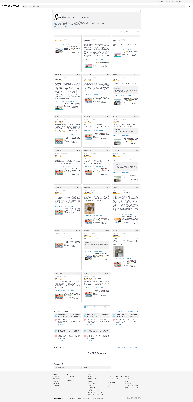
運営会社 (106, 398)
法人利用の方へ (55, 380)
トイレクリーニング (92, 387)
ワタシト (68, 378)
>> (109, 306)
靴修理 (126, 381)
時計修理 (127, 389)
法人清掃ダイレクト (71, 380)
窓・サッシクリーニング (93, 389)
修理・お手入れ (128, 376)
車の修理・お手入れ (112, 382)
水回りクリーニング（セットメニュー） (96, 392)
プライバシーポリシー (87, 398)
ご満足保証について (169, 1)
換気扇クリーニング (92, 381)
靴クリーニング (128, 383)
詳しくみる (61, 324)
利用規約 (80, 398)
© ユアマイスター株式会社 (70, 398)
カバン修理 (127, 378)
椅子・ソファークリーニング (113, 378)
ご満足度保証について (57, 378)
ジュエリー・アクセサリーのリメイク (133, 387)
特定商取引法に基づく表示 (98, 398)
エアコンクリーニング (92, 378)
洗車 (108, 386)
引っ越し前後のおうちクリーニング (95, 394)
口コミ (55, 23)
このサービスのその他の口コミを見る (64, 44)
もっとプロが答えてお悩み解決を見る (127, 311)
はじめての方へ (160, 1)
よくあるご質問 (188, 1)
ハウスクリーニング (92, 376)
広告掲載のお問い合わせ (57, 383)
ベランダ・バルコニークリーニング (95, 390)
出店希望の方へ (179, 1)
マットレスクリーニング (113, 380)
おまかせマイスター (71, 376)
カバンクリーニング (129, 380)
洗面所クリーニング (92, 385)
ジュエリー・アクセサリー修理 (131, 385)
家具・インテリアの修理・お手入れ (115, 376)
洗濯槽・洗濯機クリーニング (94, 380)
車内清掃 (109, 384)
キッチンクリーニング (92, 383)
